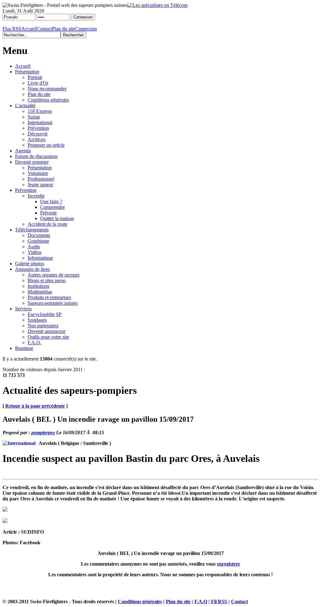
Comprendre (52, 207)
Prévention (38, 128)
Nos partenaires (43, 325)
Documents (39, 235)
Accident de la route (47, 224)
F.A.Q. (34, 342)
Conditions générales (48, 100)
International (40, 122)
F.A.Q (200, 601)
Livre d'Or (38, 83)
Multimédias (40, 291)
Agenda (23, 150)
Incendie (36, 195)
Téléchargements (32, 229)
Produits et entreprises (49, 297)
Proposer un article (46, 145)
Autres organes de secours (53, 274)
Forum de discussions (36, 156)
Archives (36, 139)
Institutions (38, 286)
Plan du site (63, 28)
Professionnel (41, 179)
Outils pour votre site (48, 337)
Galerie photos (29, 263)
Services (23, 308)
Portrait (35, 77)
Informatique (40, 258)
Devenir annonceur (47, 331)
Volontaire (38, 173)
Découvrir (38, 133)
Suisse (34, 116)
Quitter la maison (57, 218)
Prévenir (48, 212)
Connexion (86, 28)
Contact (44, 28)
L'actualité (25, 105)
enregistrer (228, 564)
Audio (34, 246)
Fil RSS (219, 601)
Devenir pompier (32, 162)
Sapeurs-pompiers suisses (53, 303)
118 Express (40, 111)
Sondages (37, 320)
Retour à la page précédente (35, 406)
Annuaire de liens (32, 269)
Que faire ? (51, 201)
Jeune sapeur (40, 184)
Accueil (29, 28)
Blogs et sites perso (47, 280)
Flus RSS (12, 28)
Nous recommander (47, 88)
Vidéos (34, 252)
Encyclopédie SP (44, 314)
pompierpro (43, 432)
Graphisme (38, 241)
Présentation (27, 71)
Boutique (24, 348)
